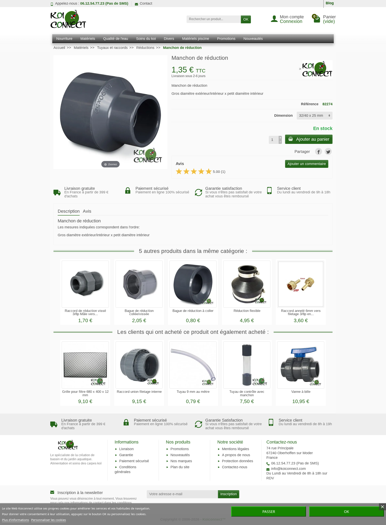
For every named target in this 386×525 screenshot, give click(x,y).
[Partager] (318, 151)
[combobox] (214, 19)
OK (245, 19)
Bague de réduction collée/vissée (139, 312)
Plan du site (179, 467)
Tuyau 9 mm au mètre (193, 392)
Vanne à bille (300, 392)
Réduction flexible (247, 311)
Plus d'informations (15, 520)
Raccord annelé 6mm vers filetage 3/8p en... (301, 312)
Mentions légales (235, 449)
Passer (268, 511)
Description (69, 211)
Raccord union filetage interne (139, 392)
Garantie (126, 455)
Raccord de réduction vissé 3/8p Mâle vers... (85, 312)
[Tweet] (328, 151)
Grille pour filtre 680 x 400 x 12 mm (85, 393)
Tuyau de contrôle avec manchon (246, 393)
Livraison (126, 449)
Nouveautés (180, 455)
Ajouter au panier (312, 139)
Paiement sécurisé (134, 461)
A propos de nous (236, 455)
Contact (146, 3)
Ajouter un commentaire (306, 164)
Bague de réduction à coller (193, 311)
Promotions (179, 449)
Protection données (237, 461)
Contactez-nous (234, 467)
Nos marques (181, 461)
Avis (87, 211)
